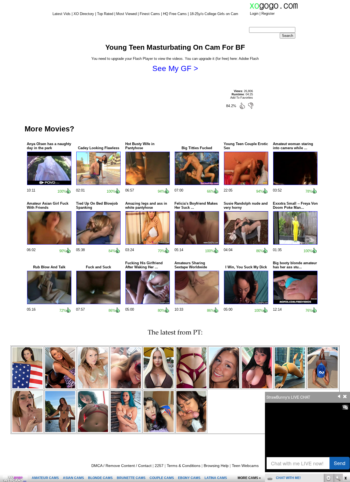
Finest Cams (150, 14)
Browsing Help (216, 465)
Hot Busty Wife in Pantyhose (139, 146)
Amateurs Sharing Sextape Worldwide (190, 265)
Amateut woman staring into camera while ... (293, 146)
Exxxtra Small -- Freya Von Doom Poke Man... (295, 205)
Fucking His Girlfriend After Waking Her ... (144, 265)
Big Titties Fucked (197, 148)
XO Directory (84, 14)
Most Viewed (126, 14)
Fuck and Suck (98, 267)
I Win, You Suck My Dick (246, 267)
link (345, 396)
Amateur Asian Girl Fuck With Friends (47, 205)
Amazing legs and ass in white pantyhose (146, 205)
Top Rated (105, 14)
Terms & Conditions (183, 465)
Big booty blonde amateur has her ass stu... (295, 265)
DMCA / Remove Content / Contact (121, 465)
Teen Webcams (245, 465)
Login (254, 13)
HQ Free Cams (175, 14)
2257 (159, 465)
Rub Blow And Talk (49, 267)
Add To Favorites (241, 97)
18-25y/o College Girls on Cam (214, 14)
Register (268, 13)
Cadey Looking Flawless (98, 148)
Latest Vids (61, 14)
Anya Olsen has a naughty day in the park (49, 146)
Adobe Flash (249, 59)
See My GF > (175, 68)
